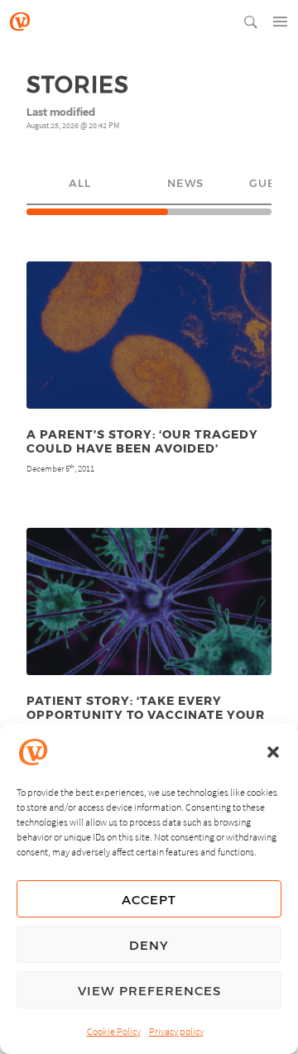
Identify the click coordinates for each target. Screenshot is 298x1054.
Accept (149, 899)
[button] (273, 752)
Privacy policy (176, 1031)
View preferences (149, 990)
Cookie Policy (114, 1031)
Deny (149, 944)
